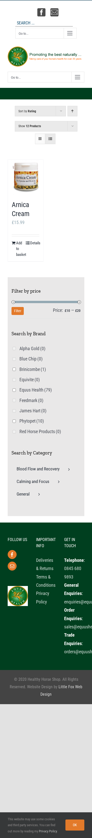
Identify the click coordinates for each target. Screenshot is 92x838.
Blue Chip (31, 358)
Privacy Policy (48, 831)
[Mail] (12, 566)
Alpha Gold (32, 348)
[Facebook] (12, 554)
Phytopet (31, 421)
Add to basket (20, 249)
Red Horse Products (40, 431)
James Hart (33, 410)
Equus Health (35, 390)
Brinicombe (32, 369)
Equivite (29, 379)
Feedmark (31, 400)
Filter (17, 311)
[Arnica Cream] (25, 177)
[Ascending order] (72, 111)
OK (75, 825)
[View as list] (50, 139)
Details (34, 243)
